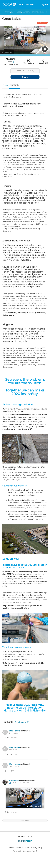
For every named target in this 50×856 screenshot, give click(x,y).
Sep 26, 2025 (13, 766)
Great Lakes (14, 781)
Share (25, 77)
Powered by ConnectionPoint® (25, 851)
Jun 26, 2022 (24, 783)
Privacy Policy (36, 848)
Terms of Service (22, 848)
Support (11, 848)
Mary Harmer (14, 731)
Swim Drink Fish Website (26, 4)
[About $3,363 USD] (13, 62)
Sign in (45, 4)
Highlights (14, 85)
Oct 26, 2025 (13, 750)
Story (5, 85)
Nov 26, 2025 (13, 733)
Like (8, 738)
